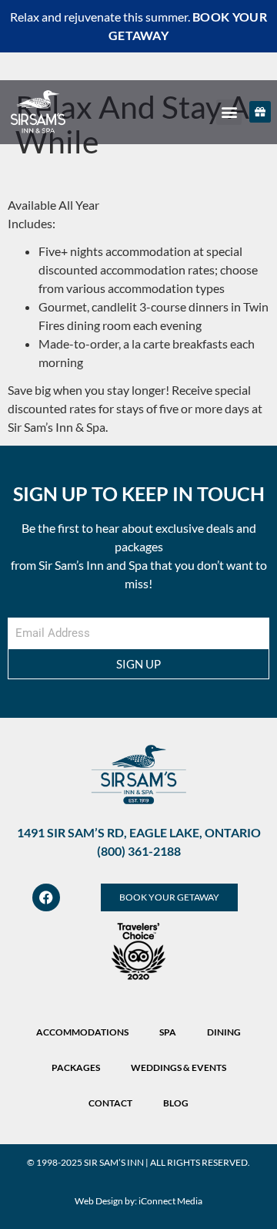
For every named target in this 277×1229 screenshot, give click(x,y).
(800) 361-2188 (139, 850)
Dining (224, 1032)
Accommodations (82, 1032)
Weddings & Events (178, 1067)
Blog (176, 1103)
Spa (167, 1032)
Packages (76, 1067)
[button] (229, 112)
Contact (110, 1103)
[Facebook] (46, 897)
